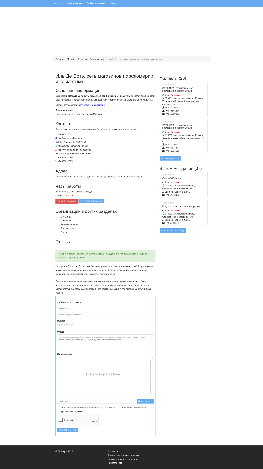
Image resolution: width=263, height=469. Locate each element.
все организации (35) (172, 230)
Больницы (66, 217)
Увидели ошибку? (66, 201)
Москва (71, 59)
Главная (59, 59)
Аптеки (64, 232)
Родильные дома (69, 224)
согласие (121, 407)
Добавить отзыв (67, 430)
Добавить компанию (97, 3)
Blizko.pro (58, 3)
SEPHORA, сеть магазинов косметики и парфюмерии (177, 89)
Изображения (64, 354)
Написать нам (75, 3)
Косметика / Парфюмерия (91, 59)
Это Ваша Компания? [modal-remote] (91, 201)
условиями (77, 407)
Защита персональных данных (123, 455)
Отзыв (60, 332)
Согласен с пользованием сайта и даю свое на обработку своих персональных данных (103, 409)
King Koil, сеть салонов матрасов (181, 206)
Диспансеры (67, 228)
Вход (113, 3)
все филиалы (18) (170, 158)
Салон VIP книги (171, 178)
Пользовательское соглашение (123, 459)
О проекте (113, 451)
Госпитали (66, 220)
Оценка (61, 321)
